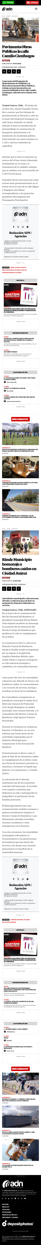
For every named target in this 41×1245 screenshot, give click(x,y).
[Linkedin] (9, 1199)
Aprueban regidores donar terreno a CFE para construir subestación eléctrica (20, 483)
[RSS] (12, 1199)
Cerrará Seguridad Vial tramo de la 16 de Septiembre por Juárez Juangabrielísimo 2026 (19, 516)
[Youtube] (25, 1199)
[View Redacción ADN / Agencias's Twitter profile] (18, 227)
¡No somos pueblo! (10, 352)
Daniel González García (18, 267)
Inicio (3, 16)
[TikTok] (18, 1199)
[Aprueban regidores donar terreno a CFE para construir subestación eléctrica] (20, 467)
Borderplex (15, 16)
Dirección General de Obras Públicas (14, 270)
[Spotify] (15, 1199)
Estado (8, 16)
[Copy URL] (19, 71)
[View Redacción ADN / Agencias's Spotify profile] (27, 227)
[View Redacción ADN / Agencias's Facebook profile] (13, 227)
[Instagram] (6, 1199)
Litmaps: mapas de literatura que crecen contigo (19, 397)
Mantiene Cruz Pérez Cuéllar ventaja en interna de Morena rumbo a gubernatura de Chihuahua (20, 310)
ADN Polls (7, 307)
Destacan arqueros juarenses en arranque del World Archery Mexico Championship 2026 (20, 450)
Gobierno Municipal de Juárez (12, 272)
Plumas (6, 350)
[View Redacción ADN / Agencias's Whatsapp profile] (23, 227)
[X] (14, 71)
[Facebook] (9, 71)
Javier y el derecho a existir (14, 388)
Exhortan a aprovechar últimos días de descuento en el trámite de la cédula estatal (19, 340)
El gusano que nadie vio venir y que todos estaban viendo (19, 378)
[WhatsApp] (4, 71)
